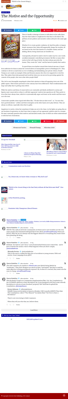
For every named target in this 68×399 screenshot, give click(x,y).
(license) (16, 62)
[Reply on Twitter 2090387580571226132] (7, 258)
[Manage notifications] (64, 395)
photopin (10, 62)
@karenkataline (24, 227)
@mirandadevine (12, 248)
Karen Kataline (8, 20)
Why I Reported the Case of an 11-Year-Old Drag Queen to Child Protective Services (11, 146)
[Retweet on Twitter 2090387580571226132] (10, 258)
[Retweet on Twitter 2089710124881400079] (10, 305)
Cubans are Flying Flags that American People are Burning (32, 153)
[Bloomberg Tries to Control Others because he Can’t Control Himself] (57, 144)
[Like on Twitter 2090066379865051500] (14, 273)
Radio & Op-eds (6, 12)
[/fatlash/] (34, 354)
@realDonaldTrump (50, 231)
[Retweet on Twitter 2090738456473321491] (10, 238)
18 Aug (31, 278)
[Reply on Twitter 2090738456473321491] (7, 238)
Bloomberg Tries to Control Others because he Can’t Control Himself (57, 152)
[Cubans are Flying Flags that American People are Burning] (34, 145)
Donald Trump (35, 127)
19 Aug (31, 263)
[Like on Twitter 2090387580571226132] (14, 258)
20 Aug (32, 242)
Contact (28, 396)
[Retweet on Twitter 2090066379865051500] (10, 273)
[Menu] (2, 7)
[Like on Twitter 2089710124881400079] (14, 305)
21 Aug (31, 227)
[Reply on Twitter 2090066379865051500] (7, 273)
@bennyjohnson (21, 286)
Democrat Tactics (20, 127)
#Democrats (33, 265)
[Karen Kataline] (14, 6)
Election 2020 (49, 127)
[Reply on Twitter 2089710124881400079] (7, 305)
